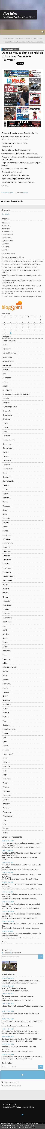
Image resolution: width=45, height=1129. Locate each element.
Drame (5, 510)
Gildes (5, 584)
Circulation (6, 419)
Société (5, 758)
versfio (4, 875)
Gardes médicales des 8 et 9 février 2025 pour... (22, 1039)
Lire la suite (5, 214)
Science (5, 746)
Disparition (6, 498)
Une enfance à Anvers (9, 288)
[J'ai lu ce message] (43, 1123)
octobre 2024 (7, 238)
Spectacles (6, 766)
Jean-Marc (6, 904)
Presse (5, 721)
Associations (7, 378)
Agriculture (6, 349)
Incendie (6, 609)
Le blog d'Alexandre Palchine (31, 264)
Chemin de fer (7, 415)
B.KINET (5, 884)
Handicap (6, 589)
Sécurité (5, 750)
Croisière (6, 485)
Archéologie (7, 365)
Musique (6, 692)
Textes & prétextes (26, 288)
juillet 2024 (6, 247)
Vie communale (8, 816)
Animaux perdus (8, 361)
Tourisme (6, 787)
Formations (7, 572)
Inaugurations (7, 605)
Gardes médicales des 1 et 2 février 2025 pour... (22, 1057)
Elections (6, 522)
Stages (5, 775)
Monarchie (6, 684)
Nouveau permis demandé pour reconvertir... (21, 981)
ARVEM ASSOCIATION (33, 285)
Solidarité (6, 762)
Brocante (6, 402)
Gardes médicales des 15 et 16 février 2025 (20, 1014)
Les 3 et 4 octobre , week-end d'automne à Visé (17, 38)
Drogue (5, 514)
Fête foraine (7, 568)
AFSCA (5, 345)
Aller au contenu (6, 2)
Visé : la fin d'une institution (14, 988)
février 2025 (6, 226)
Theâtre (5, 783)
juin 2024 (5, 250)
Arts (4, 374)
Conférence (7, 460)
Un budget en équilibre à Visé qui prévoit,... (20, 1031)
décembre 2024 (7, 232)
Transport (6, 795)
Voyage (5, 828)
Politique (6, 713)
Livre (4, 655)
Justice (5, 638)
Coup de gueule (8, 481)
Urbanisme (6, 804)
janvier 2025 (6, 229)
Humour (5, 597)
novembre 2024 (7, 235)
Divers (5, 502)
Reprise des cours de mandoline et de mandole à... (19, 280)
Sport (5, 771)
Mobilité (6, 680)
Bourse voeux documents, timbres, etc (16, 394)
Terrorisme (6, 779)
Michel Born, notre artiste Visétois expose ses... (22, 1006)
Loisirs (5, 663)
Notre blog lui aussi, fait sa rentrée (13, 275)
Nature (5, 696)
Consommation (8, 469)
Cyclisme (6, 494)
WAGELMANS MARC (10, 853)
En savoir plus (27, 1127)
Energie (5, 531)
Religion (5, 733)
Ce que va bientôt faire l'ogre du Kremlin (16, 270)
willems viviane (8, 865)
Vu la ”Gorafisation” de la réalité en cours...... (17, 261)
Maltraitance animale (10, 667)
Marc (4, 924)
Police (5, 709)
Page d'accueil (38, 38)
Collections (6, 436)
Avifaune (6, 382)
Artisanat (6, 369)
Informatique (7, 617)
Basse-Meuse (7, 390)
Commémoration (9, 440)
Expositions (7, 556)
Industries (6, 613)
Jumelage (6, 634)
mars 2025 (5, 223)
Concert (5, 452)
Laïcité (5, 646)
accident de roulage (9, 341)
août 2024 (5, 244)
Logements (6, 659)
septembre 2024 (8, 241)
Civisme (5, 427)
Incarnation (39, 261)
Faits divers (7, 560)
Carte (4, 942)
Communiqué (7, 448)
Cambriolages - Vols (10, 407)
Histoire (5, 593)
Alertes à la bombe (9, 353)
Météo (5, 675)
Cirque (5, 423)
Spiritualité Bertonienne (10, 264)
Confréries (6, 465)
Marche (5, 671)
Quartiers (6, 725)
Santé (5, 742)
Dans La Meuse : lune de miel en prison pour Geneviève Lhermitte (22, 56)
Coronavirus (7, 477)
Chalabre (38, 297)
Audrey (5, 894)
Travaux (5, 799)
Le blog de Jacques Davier (28, 267)
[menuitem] (18, 38)
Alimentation (7, 357)
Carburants (7, 411)
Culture (5, 489)
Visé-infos (10, 13)
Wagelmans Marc (8, 933)
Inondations (7, 622)
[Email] (22, 1075)
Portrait (5, 717)
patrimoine (6, 704)
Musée (5, 688)
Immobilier (6, 601)
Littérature (6, 651)
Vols (4, 824)
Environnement (8, 543)
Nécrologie (6, 700)
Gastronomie (7, 580)
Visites (5, 820)
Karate (5, 642)
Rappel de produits (9, 729)
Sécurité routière (8, 754)
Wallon (5, 832)
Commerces (7, 444)
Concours (6, 456)
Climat (5, 431)
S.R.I (4, 737)
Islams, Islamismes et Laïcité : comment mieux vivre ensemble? (24, 41)
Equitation (6, 547)
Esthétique (6, 551)
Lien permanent (8, 192)
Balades (5, 386)
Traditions (6, 791)
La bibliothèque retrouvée (11, 291)
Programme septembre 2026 (12, 285)
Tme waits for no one (9, 267)
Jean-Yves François (9, 843)
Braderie (6, 398)
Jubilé (5, 630)
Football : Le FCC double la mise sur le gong (17, 297)
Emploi (5, 527)
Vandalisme (7, 812)
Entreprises (7, 539)
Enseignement (7, 535)
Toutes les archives (8, 253)
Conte (5, 473)
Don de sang (7, 506)
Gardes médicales (9, 576)
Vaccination (7, 808)
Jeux (4, 626)
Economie (6, 518)
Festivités (6, 564)
